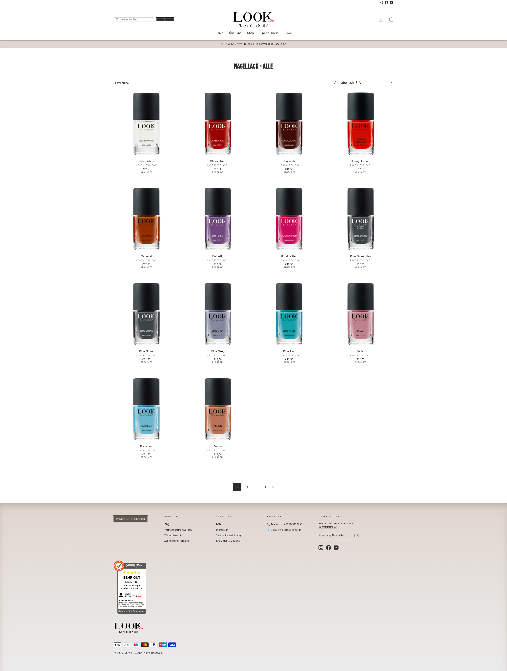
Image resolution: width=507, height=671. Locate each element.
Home (219, 32)
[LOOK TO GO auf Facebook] (328, 547)
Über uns (235, 32)
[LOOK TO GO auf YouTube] (336, 547)
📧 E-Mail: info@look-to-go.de (284, 530)
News (288, 32)
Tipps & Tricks (269, 32)
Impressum (222, 530)
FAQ (166, 524)
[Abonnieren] (356, 535)
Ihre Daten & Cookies (228, 540)
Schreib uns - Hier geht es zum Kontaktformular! (336, 525)
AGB (218, 524)
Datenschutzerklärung (228, 535)
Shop (250, 32)
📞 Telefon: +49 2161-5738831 (284, 524)
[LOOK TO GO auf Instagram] (320, 547)
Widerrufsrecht (172, 535)
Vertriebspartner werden (178, 530)
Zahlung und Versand (176, 540)
